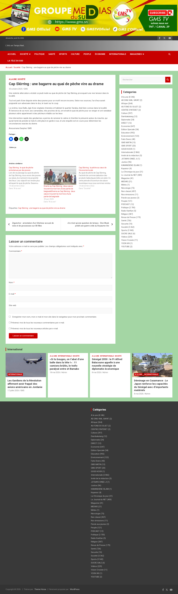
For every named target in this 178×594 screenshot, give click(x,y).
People (87, 54)
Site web (12, 305)
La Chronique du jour (130, 172)
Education (125, 133)
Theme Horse (40, 589)
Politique (39, 54)
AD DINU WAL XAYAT (130, 100)
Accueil (12, 54)
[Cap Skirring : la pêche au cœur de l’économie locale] (96, 178)
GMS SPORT (126, 146)
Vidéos (124, 237)
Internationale (117, 54)
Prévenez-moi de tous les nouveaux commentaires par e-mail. (37, 323)
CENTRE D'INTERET (129, 110)
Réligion (124, 214)
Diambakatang (127, 116)
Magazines (136, 54)
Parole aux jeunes (128, 198)
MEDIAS (124, 181)
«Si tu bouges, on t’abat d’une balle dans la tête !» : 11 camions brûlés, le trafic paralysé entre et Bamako (67, 364)
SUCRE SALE (126, 233)
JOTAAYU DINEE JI (129, 159)
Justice (124, 162)
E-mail (12, 294)
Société (24, 54)
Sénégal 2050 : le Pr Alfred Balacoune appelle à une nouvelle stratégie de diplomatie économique (107, 364)
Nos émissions (127, 194)
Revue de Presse (128, 217)
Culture (75, 54)
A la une (13, 79)
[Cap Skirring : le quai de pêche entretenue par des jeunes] (26, 178)
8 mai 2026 (96, 372)
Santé (51, 54)
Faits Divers (126, 139)
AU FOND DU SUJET (129, 107)
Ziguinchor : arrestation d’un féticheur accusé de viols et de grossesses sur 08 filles (33, 224)
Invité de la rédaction (130, 155)
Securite (124, 224)
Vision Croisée (127, 240)
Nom (11, 282)
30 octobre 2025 (15, 89)
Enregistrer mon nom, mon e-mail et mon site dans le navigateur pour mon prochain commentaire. (54, 317)
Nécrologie (126, 188)
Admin (64, 372)
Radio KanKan (127, 211)
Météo (124, 185)
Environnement (127, 136)
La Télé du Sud (15, 61)
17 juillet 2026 (13, 390)
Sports (63, 54)
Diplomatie (125, 120)
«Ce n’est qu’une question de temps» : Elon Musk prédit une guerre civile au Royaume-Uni (88, 224)
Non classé (126, 191)
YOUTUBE (125, 246)
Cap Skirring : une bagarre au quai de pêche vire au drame (41, 208)
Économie (100, 54)
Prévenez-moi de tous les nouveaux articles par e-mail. (34, 328)
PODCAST (125, 204)
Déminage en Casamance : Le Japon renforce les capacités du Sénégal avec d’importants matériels (151, 385)
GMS (26, 89)
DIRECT (124, 123)
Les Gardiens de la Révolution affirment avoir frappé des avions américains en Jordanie (25, 383)
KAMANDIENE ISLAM (130, 165)
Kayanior (125, 168)
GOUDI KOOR (126, 149)
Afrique (124, 103)
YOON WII (125, 243)
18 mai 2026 (55, 372)
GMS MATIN (126, 142)
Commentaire (15, 251)
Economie (125, 126)
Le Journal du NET (129, 175)
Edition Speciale (128, 129)
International (14, 349)
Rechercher (167, 80)
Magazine (125, 178)
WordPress (74, 589)
